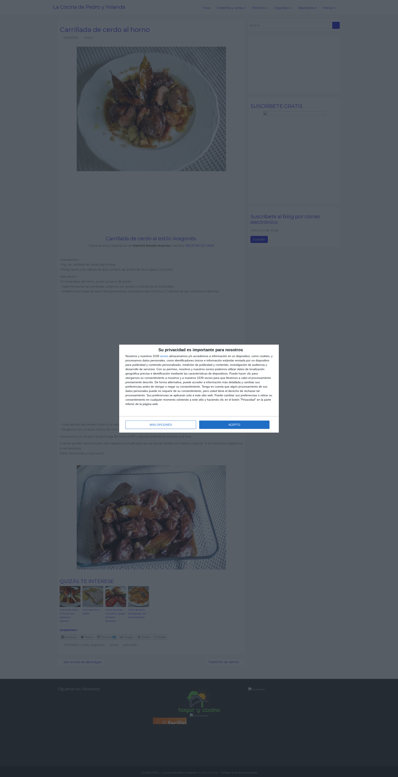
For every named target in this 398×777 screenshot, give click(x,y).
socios (164, 356)
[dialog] (199, 389)
